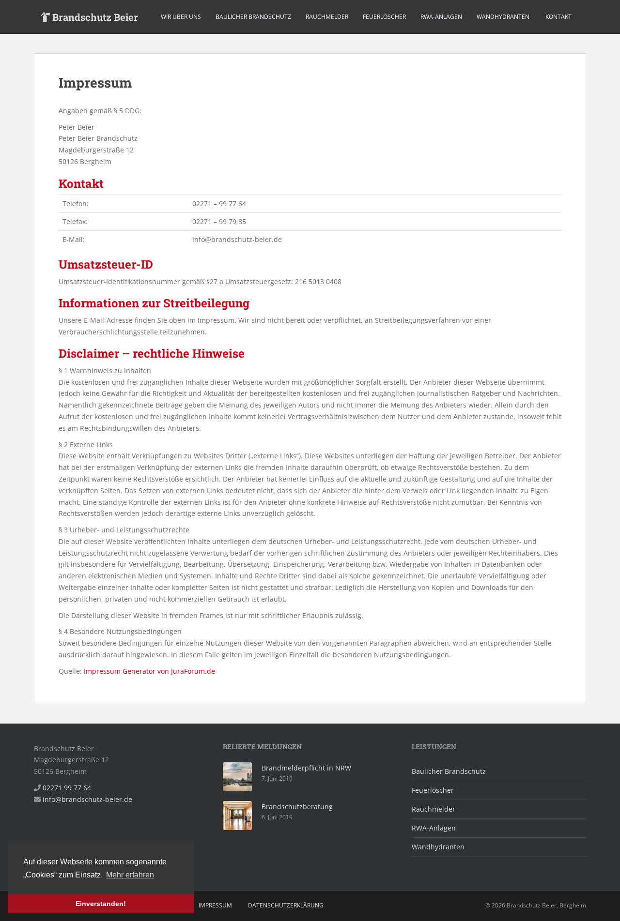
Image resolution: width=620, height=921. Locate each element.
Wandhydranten (503, 17)
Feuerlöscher (384, 17)
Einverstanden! (101, 903)
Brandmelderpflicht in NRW (306, 767)
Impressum (215, 905)
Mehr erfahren (130, 875)
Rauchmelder (327, 17)
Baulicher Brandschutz (253, 17)
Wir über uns (181, 17)
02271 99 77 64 (67, 787)
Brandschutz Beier (94, 17)
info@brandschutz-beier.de (87, 799)
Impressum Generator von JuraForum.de (149, 671)
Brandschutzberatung (297, 806)
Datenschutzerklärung (286, 905)
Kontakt (558, 17)
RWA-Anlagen (441, 17)
